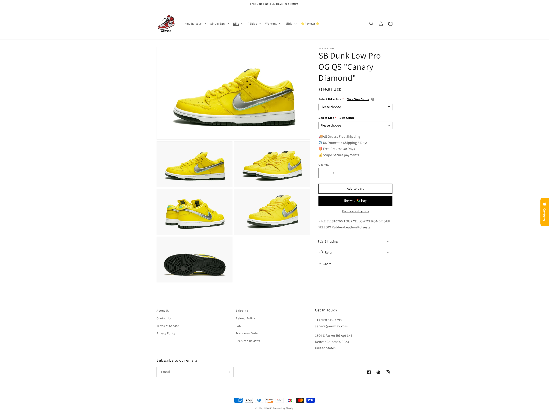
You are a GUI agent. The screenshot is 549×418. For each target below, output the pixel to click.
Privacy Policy (166, 333)
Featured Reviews (248, 341)
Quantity (323, 164)
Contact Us (164, 318)
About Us (163, 310)
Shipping (242, 310)
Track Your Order (247, 333)
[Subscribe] (229, 372)
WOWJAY (268, 408)
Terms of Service (168, 326)
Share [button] (327, 264)
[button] (195, 23)
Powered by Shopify (283, 408)
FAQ (238, 326)
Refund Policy (245, 318)
